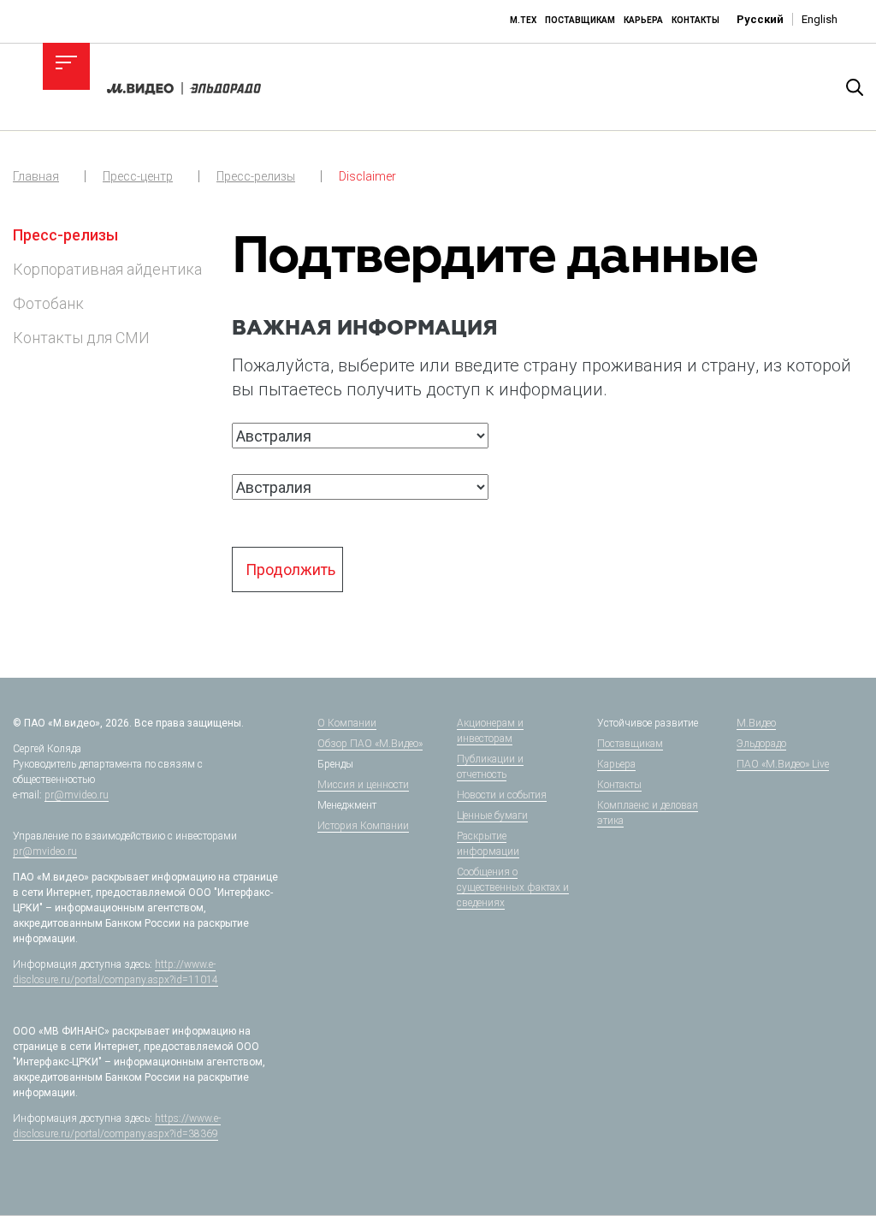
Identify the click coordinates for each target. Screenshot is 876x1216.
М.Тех (523, 20)
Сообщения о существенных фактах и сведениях (513, 887)
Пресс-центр (138, 176)
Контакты (695, 20)
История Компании (363, 826)
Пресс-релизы (255, 176)
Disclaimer (367, 176)
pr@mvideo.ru (76, 795)
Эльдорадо (761, 744)
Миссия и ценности (363, 785)
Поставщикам (580, 20)
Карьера (643, 20)
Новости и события (502, 795)
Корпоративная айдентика (107, 269)
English (820, 19)
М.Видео (756, 723)
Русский (760, 19)
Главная (36, 176)
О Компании (346, 723)
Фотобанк (48, 303)
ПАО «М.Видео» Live (783, 764)
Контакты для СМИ (81, 338)
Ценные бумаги (492, 816)
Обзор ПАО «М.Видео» (370, 744)
